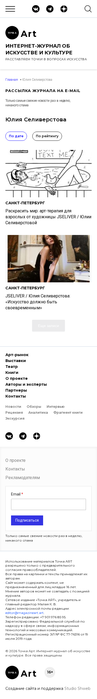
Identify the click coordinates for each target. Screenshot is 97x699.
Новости (13, 407)
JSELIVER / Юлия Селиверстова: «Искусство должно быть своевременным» (37, 301)
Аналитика (38, 412)
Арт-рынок (17, 354)
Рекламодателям (22, 477)
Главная (11, 80)
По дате (16, 136)
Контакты (15, 396)
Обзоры (34, 407)
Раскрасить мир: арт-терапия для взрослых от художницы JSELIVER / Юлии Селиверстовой (48, 216)
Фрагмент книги (68, 412)
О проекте (16, 378)
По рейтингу (47, 136)
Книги (11, 372)
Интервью (56, 407)
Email (16, 494)
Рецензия (14, 412)
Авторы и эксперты (26, 384)
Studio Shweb (77, 688)
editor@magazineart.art (24, 613)
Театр (11, 366)
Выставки (15, 360)
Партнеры (16, 390)
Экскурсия (15, 418)
